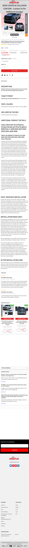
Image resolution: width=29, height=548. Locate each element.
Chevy (17, 505)
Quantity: (3, 64)
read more (3, 381)
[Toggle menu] (2, 2)
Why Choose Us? (4, 507)
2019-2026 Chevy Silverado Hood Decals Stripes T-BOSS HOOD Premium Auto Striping (7, 322)
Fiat (16, 514)
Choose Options (7, 318)
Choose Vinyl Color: (8, 58)
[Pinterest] (12, 75)
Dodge (17, 507)
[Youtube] (16, 466)
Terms (2, 521)
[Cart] (27, 1)
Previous (1, 319)
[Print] (7, 75)
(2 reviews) (10, 44)
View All (16, 534)
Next (27, 319)
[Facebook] (2, 75)
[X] (10, 75)
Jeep (17, 511)
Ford (17, 509)
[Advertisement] (14, 351)
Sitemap (3, 525)
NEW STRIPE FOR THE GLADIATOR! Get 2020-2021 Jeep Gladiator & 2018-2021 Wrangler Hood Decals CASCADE (14, 396)
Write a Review (16, 44)
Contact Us (3, 523)
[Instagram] (18, 466)
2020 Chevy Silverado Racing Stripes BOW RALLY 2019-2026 (22, 322)
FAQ (2, 509)
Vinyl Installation (4, 511)
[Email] (5, 75)
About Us (3, 505)
